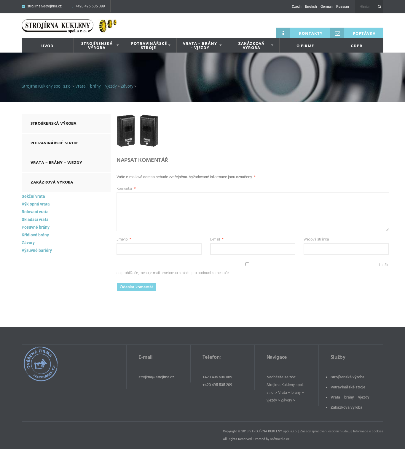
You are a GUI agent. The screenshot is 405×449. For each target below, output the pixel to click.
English (311, 6)
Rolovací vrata (35, 211)
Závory (28, 242)
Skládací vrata (35, 219)
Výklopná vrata (36, 204)
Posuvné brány (36, 227)
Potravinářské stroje (149, 45)
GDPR (357, 45)
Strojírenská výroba (97, 45)
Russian (342, 6)
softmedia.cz (279, 439)
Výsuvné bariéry (37, 250)
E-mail (216, 239)
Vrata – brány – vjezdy (200, 45)
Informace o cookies (368, 431)
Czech (297, 6)
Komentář (126, 188)
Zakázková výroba (251, 45)
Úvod (47, 45)
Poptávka (364, 33)
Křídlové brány (35, 235)
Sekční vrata (33, 196)
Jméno (124, 239)
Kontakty (311, 33)
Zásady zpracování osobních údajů (325, 431)
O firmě (305, 45)
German (327, 6)
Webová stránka (316, 239)
